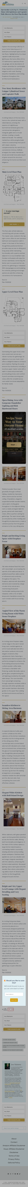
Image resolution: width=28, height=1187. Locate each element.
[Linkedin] (8, 1174)
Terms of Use (14, 1156)
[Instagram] (10, 1174)
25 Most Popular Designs (13, 1090)
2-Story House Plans (9, 1039)
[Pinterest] (15, 1174)
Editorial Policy (14, 1163)
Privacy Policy (14, 1159)
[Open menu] (22, 3)
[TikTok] (20, 1174)
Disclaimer (14, 1152)
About (13, 1139)
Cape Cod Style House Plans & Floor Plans (13, 1046)
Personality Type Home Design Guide (12, 1083)
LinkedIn (10, 1097)
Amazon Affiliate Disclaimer (14, 1145)
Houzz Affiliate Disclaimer (14, 1149)
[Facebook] (13, 1174)
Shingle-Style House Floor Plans (12, 1050)
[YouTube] (17, 1174)
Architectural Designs (15, 280)
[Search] (24, 1128)
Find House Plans (14, 41)
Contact (14, 1142)
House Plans (14, 18)
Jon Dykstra (8, 17)
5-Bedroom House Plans (10, 1042)
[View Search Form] (25, 4)
